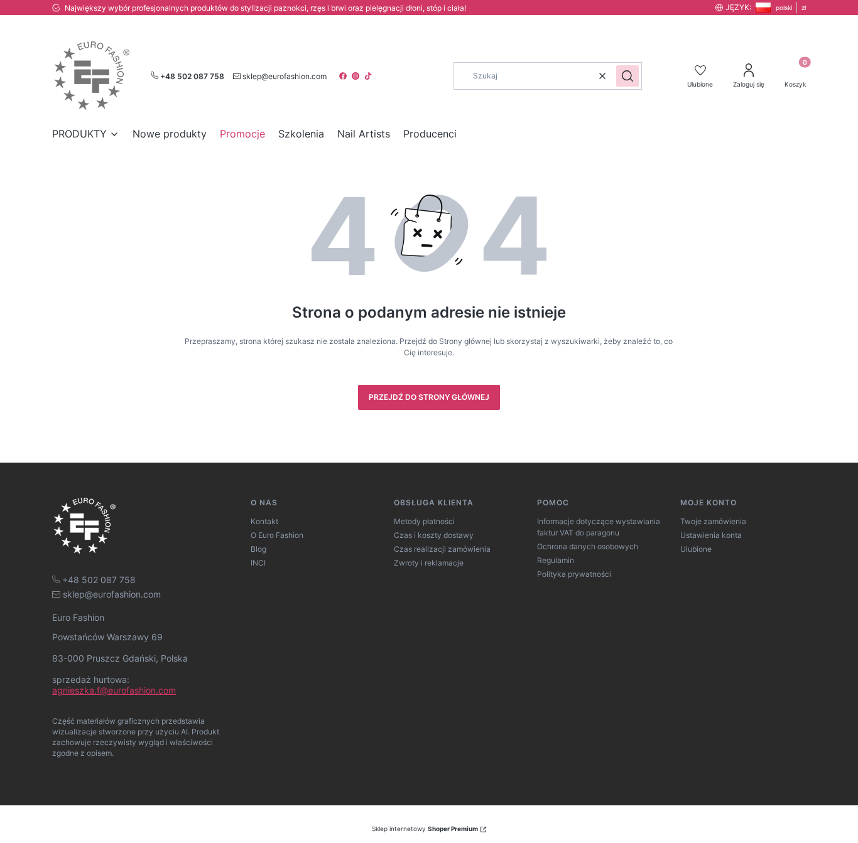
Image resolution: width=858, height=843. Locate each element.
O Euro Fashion (277, 535)
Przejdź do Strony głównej (429, 397)
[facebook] (344, 76)
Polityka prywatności (574, 574)
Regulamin (555, 560)
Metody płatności (424, 521)
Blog (258, 549)
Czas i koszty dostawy (434, 535)
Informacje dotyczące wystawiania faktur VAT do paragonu (598, 527)
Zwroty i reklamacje (429, 562)
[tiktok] (369, 76)
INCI (258, 562)
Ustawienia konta (711, 535)
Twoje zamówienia (713, 521)
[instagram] (357, 76)
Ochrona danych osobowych (587, 546)
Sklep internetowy (425, 828)
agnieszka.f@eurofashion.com (114, 690)
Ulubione (696, 549)
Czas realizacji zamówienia (442, 549)
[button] (627, 76)
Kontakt (264, 521)
